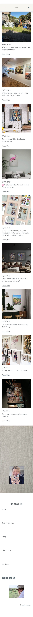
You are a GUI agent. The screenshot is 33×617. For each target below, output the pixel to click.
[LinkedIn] (14, 578)
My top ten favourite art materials (15, 370)
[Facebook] (7, 578)
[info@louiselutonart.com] (3, 578)
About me (6, 550)
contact (5, 564)
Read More (6, 54)
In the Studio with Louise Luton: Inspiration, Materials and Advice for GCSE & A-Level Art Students (15, 233)
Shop (4, 509)
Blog (4, 537)
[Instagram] (10, 578)
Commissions (8, 523)
